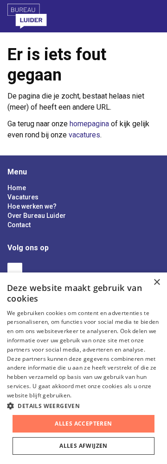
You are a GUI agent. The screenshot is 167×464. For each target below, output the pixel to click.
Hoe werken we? (32, 206)
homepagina (89, 123)
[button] (83, 405)
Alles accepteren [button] (83, 423)
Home (16, 188)
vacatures (84, 134)
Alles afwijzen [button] (83, 446)
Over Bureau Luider (36, 215)
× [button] (156, 282)
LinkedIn (14, 270)
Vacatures (23, 197)
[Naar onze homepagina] (39, 16)
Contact (19, 225)
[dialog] (83, 368)
